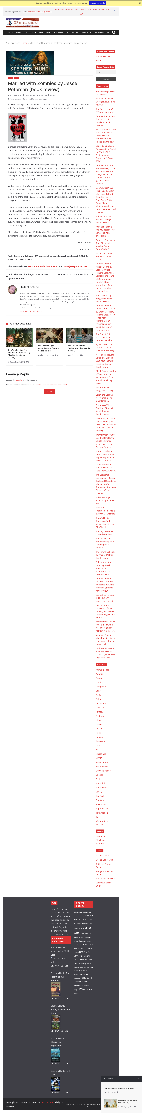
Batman (87, 920)
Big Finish (76, 923)
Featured (100, 716)
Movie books (102, 762)
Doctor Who (101, 703)
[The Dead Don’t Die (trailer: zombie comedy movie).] (79, 330)
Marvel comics (82, 948)
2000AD (76, 912)
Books (18, 33)
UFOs (90, 990)
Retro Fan (77, 960)
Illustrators (82, 941)
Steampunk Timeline (105, 878)
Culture (77, 9)
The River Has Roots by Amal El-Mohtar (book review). (105, 555)
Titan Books (84, 985)
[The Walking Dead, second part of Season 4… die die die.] (49, 330)
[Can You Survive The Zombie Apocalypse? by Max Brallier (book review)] (19, 330)
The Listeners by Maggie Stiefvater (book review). (104, 298)
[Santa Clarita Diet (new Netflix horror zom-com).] (110, 1100)
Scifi (107, 9)
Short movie (101, 787)
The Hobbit (82, 974)
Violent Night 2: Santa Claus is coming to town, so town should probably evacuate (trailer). (106, 424)
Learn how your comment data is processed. (51, 385)
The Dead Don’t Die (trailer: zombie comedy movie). (79, 348)
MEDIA (99, 758)
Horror (95, 9)
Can (66, 965)
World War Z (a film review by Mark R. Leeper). (120, 1088)
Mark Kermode (86, 944)
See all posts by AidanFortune (31, 311)
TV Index (100, 843)
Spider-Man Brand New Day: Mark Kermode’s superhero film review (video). (104, 568)
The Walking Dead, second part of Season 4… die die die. (48, 348)
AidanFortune (30, 95)
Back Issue (79, 919)
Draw (86, 933)
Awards (10, 33)
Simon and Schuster (31, 99)
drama (82, 933)
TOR (88, 985)
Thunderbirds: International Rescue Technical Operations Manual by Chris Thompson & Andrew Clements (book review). (106, 483)
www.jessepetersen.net (75, 266)
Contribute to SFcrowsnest (91, 1104)
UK (52, 965)
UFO (80, 989)
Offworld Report (103, 770)
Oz (62, 965)
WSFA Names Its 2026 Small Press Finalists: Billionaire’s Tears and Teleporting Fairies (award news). (106, 135)
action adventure (84, 912)
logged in (19, 380)
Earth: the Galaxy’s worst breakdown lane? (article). (104, 397)
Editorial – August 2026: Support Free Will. (105, 500)
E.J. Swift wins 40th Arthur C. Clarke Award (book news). (105, 347)
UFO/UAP (85, 989)
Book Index (101, 836)
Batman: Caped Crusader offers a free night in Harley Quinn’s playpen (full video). (105, 611)
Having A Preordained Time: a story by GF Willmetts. (106, 510)
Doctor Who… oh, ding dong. (74, 274)
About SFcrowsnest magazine (74, 1104)
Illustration (58, 33)
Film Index (100, 840)
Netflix (87, 952)
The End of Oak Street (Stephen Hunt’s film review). (105, 337)
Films (41, 33)
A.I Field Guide (102, 855)
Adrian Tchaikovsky (79, 916)
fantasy (76, 937)
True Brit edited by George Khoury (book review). (106, 101)
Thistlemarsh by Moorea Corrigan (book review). (104, 219)
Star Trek (100, 796)
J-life (89, 9)
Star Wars (100, 800)
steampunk (82, 971)
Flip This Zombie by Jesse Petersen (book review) (28, 276)
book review (83, 923)
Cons (26, 33)
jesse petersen (16, 99)
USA (57, 965)
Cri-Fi (98, 695)
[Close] (140, 3)
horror (76, 941)
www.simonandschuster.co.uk (43, 266)
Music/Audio (86, 33)
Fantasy (83, 9)
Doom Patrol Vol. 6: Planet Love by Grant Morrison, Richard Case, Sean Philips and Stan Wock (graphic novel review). (105, 174)
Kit (67, 33)
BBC (91, 920)
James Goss (76, 944)
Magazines (75, 33)
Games (48, 33)
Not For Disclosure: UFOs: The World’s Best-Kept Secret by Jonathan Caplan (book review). (105, 360)
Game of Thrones (84, 937)
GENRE (99, 728)
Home (24, 42)
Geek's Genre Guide (105, 859)
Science (101, 9)
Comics (33, 33)
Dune (90, 933)
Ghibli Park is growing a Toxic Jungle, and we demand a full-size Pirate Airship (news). (106, 377)
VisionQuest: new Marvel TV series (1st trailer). (105, 256)
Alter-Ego (88, 915)
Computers (69, 9)
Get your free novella (97, 3)
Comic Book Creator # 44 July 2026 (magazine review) (105, 598)
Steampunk (101, 804)
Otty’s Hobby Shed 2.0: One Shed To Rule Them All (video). (106, 467)
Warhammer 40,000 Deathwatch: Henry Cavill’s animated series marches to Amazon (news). (105, 440)
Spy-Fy (82, 14)
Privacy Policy (91, 1107)
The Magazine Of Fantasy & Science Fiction (83, 978)
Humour (100, 737)
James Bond (90, 941)
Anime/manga (59, 9)
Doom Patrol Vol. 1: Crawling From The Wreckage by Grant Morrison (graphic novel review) (105, 584)
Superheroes (102, 808)
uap (75, 989)
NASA (82, 951)
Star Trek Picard (85, 967)
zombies (43, 99)
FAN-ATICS (101, 707)
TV (108, 33)
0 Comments (55, 95)
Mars (76, 948)
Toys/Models (99, 33)
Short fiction (101, 783)
